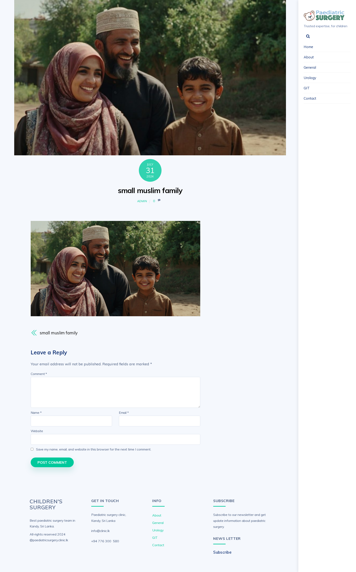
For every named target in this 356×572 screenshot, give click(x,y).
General (310, 67)
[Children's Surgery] (324, 19)
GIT (307, 88)
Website (37, 431)
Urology (310, 77)
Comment (39, 374)
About (309, 57)
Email (124, 412)
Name (36, 412)
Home (308, 47)
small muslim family (150, 190)
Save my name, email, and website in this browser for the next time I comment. (93, 449)
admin (142, 201)
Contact (310, 98)
